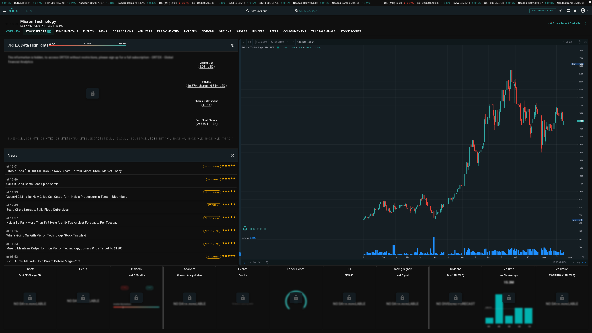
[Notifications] (575, 11)
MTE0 (50, 138)
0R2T (98, 138)
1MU (168, 138)
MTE (36, 138)
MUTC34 (151, 138)
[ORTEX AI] (561, 11)
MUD (200, 138)
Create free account (543, 10)
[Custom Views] (568, 11)
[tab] (13, 31)
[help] (232, 45)
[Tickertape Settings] (589, 2)
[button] (296, 10)
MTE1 (65, 138)
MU (23, 138)
